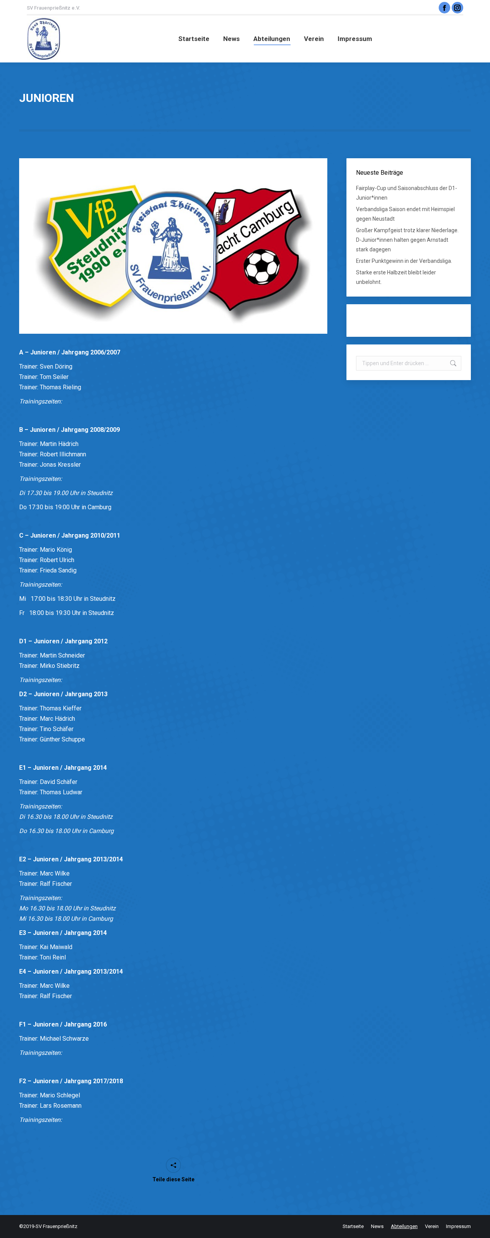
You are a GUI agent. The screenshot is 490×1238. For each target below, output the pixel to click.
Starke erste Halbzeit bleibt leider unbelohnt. (396, 277)
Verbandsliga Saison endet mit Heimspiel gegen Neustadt (405, 214)
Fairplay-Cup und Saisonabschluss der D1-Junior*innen (406, 193)
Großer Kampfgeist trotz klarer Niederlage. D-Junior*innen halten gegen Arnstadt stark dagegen (407, 240)
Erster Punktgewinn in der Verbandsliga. (404, 261)
